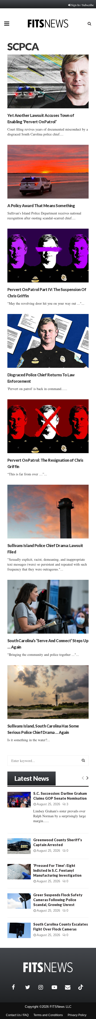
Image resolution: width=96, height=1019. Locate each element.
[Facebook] (17, 987)
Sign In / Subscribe (82, 5)
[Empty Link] (83, 777)
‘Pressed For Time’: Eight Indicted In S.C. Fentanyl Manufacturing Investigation (57, 870)
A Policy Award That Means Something (41, 205)
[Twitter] (30, 987)
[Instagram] (43, 987)
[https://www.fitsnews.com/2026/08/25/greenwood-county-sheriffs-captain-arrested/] (19, 846)
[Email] (70, 987)
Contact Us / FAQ (17, 1015)
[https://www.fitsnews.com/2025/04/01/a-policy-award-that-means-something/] (48, 172)
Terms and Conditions (48, 1015)
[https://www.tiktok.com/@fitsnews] (81, 987)
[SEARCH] (83, 760)
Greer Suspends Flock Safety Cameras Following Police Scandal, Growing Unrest (57, 900)
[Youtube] (57, 987)
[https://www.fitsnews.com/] (48, 967)
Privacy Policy (77, 1015)
